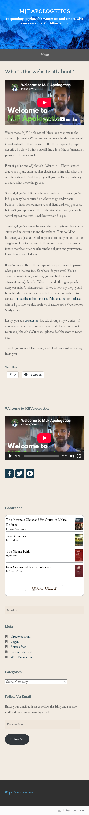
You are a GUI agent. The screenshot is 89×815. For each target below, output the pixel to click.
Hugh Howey (14, 540)
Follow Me (17, 739)
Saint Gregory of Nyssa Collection (28, 567)
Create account (20, 636)
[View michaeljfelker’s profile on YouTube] (30, 473)
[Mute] (72, 456)
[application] (44, 438)
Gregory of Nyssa (16, 571)
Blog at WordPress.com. (19, 792)
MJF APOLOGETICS (44, 11)
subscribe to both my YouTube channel (41, 299)
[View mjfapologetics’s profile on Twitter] (19, 473)
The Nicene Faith (18, 551)
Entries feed (18, 647)
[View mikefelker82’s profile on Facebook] (9, 473)
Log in (15, 642)
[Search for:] (44, 610)
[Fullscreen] (79, 456)
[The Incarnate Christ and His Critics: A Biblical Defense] (79, 529)
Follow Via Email (18, 697)
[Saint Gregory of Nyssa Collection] (79, 576)
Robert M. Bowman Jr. (17, 529)
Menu (44, 54)
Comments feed (21, 652)
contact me (32, 321)
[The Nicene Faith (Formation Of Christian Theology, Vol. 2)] (79, 561)
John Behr (13, 555)
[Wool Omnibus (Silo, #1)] (79, 545)
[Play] (10, 456)
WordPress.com (21, 657)
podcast (76, 299)
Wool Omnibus (16, 536)
